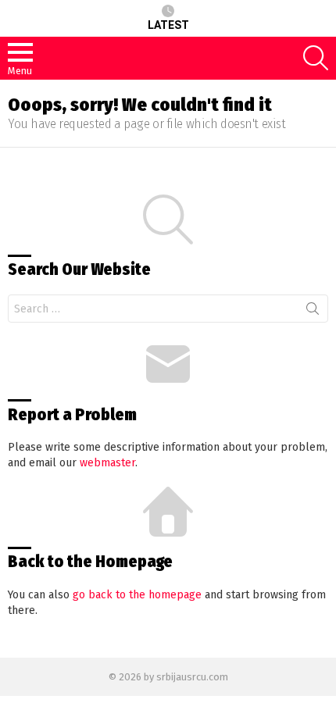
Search (312, 311)
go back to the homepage (137, 594)
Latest (168, 25)
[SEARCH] (315, 57)
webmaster (107, 462)
